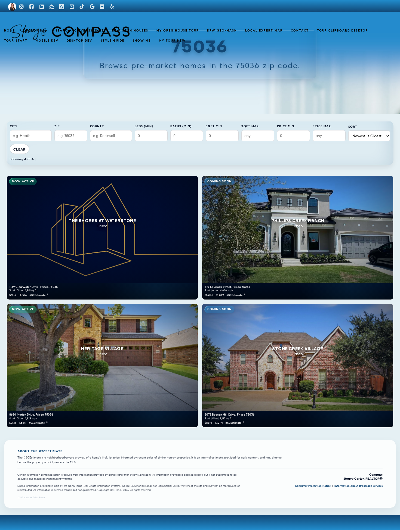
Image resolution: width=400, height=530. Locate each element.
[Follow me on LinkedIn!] (42, 7)
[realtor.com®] (62, 7)
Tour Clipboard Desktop (342, 30)
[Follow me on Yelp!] (112, 7)
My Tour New (172, 40)
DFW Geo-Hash (222, 30)
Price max (322, 126)
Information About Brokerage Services (358, 486)
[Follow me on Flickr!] (102, 7)
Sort (352, 127)
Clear (19, 149)
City (13, 126)
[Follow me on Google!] (92, 7)
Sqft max (250, 126)
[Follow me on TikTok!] (82, 7)
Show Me (142, 40)
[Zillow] (52, 7)
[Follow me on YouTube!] (72, 7)
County (97, 126)
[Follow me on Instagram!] (21, 7)
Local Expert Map (264, 30)
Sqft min (214, 126)
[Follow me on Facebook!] (32, 7)
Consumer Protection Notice (313, 486)
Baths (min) (181, 126)
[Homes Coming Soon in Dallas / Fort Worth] (51, 29)
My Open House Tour (177, 30)
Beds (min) (144, 126)
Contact (300, 30)
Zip (57, 126)
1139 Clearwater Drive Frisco (31, 497)
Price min (285, 126)
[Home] (12, 7)
